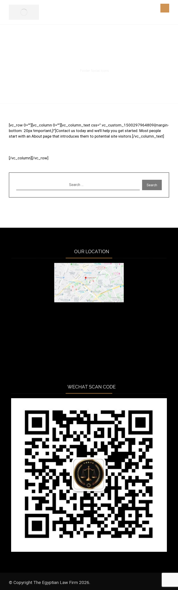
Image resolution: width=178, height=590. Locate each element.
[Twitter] (22, 150)
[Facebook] (13, 150)
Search (152, 185)
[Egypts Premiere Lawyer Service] (24, 12)
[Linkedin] (32, 150)
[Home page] (70, 71)
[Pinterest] (50, 150)
